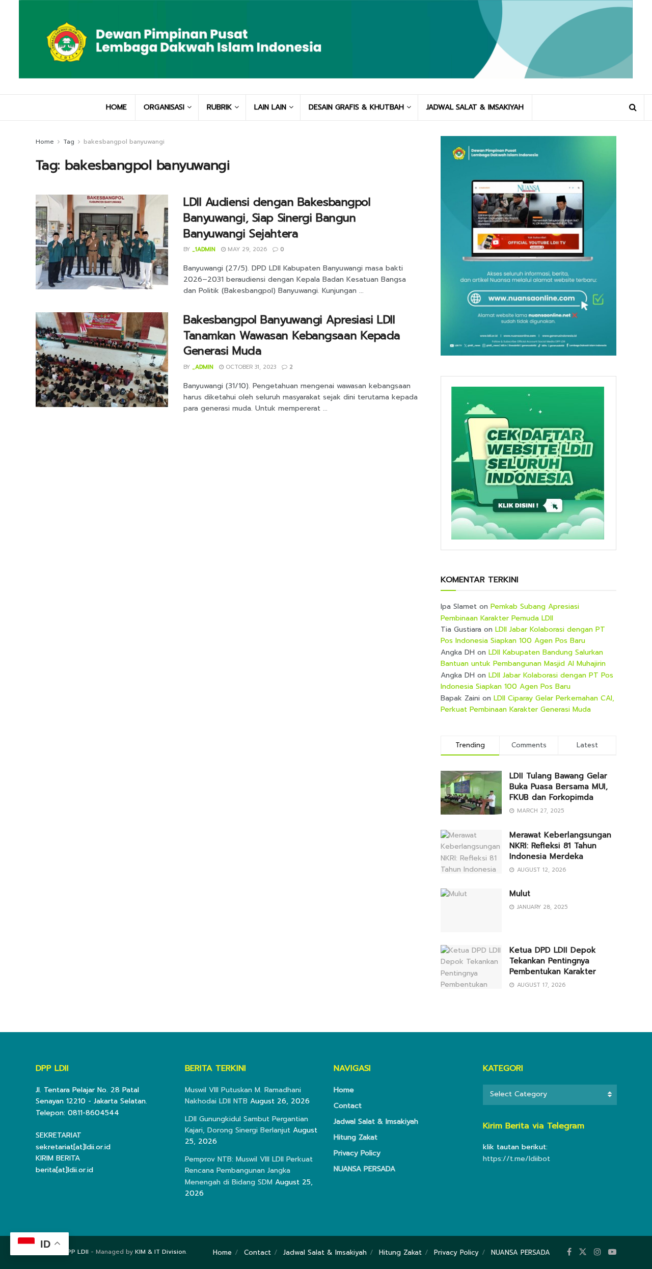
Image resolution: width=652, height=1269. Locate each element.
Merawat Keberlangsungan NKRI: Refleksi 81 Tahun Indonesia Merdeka (560, 845)
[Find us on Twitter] (583, 1252)
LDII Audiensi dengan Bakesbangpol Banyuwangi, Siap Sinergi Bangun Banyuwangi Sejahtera (276, 218)
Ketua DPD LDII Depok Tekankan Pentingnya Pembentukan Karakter (552, 960)
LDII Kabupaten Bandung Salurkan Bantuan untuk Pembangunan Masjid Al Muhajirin (523, 658)
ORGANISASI (164, 107)
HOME (116, 107)
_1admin (203, 249)
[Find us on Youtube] (612, 1252)
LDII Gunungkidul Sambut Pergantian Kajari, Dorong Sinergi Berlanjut (246, 1125)
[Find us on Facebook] (569, 1252)
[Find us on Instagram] (597, 1252)
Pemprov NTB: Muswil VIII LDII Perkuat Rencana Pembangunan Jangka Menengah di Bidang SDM (249, 1170)
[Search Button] (633, 107)
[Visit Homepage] (326, 47)
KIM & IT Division (160, 1251)
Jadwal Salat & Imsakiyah (376, 1121)
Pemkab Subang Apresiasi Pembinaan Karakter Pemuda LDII (510, 612)
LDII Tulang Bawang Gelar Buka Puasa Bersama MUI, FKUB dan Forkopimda (558, 786)
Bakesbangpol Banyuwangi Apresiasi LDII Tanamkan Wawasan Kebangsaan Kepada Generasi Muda (291, 335)
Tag (68, 141)
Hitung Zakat (355, 1137)
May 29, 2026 (246, 249)
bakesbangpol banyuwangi (124, 141)
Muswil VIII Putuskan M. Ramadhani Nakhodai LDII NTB (243, 1095)
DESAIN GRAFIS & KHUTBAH (356, 107)
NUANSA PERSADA (364, 1169)
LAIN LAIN (270, 107)
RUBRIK (219, 107)
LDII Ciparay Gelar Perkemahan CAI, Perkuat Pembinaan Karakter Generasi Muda (527, 704)
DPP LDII (76, 1251)
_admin (202, 367)
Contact (348, 1105)
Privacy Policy (357, 1153)
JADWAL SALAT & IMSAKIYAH (475, 107)
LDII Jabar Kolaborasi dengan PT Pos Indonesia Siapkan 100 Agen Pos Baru (523, 635)
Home (45, 141)
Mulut (519, 893)
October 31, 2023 (250, 367)
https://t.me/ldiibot (516, 1158)
